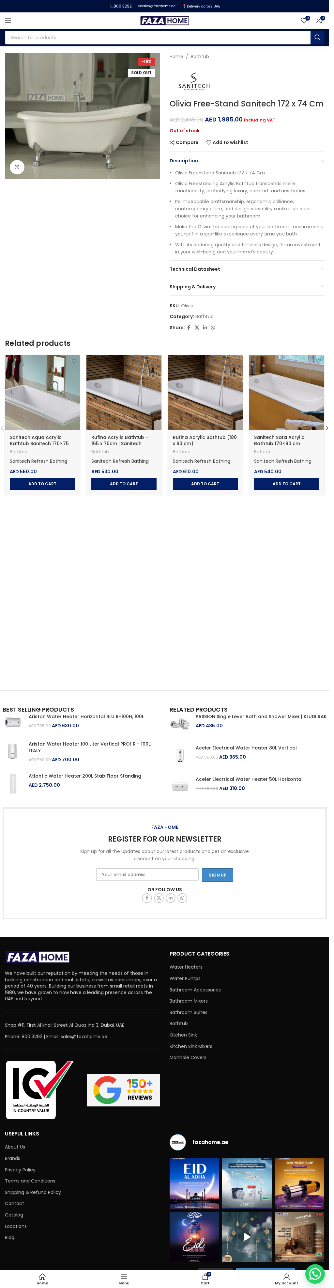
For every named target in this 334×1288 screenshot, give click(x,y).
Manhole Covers (188, 1058)
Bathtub (200, 56)
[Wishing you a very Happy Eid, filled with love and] (194, 1237)
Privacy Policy (20, 1170)
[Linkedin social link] (205, 327)
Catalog (14, 1215)
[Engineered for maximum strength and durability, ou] (300, 1237)
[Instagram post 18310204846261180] (247, 1237)
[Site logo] (164, 20)
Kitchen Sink (183, 1035)
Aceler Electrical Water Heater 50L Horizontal (249, 779)
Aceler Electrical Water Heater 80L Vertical (246, 748)
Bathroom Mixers (189, 1001)
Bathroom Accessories (195, 990)
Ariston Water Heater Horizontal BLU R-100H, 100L (86, 717)
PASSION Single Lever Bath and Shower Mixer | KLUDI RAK (261, 717)
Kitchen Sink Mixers (191, 1046)
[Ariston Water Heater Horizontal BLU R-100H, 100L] (13, 722)
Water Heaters (186, 967)
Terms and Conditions (30, 1181)
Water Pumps (185, 978)
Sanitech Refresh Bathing (38, 461)
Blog (9, 1237)
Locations (16, 1226)
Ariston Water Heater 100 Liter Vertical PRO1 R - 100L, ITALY (90, 747)
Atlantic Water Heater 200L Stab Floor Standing (85, 776)
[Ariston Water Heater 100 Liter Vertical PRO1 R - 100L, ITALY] (13, 752)
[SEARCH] (317, 37)
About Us (15, 1147)
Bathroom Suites (188, 1012)
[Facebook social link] (189, 327)
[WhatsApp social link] (213, 327)
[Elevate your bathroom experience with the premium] (247, 1183)
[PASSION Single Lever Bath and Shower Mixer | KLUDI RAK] (180, 724)
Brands (12, 1158)
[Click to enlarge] (17, 167)
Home (176, 56)
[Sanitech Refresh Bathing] (194, 81)
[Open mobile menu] (8, 20)
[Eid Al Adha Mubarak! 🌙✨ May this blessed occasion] (194, 1183)
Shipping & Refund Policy (33, 1192)
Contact (14, 1203)
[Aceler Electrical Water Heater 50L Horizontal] (180, 786)
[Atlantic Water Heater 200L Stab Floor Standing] (13, 783)
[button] (42, 484)
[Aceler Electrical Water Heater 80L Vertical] (180, 755)
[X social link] (197, 327)
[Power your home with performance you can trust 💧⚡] (300, 1183)
